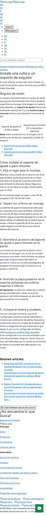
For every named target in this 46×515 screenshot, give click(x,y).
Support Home (7, 66)
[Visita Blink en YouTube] (10, 505)
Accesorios (20, 66)
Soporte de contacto (10, 420)
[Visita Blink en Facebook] (10, 498)
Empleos (4, 462)
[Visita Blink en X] (6, 501)
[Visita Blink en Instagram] (33, 498)
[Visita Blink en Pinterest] (32, 505)
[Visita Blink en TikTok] (23, 501)
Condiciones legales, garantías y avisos (18, 472)
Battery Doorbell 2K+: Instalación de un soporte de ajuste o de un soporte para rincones (23, 392)
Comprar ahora (7, 447)
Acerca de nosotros (9, 457)
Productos (5, 437)
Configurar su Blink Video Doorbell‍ (22, 332)
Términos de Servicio (10, 483)
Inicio (2, 431)
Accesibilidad (6, 488)
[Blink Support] (12, 1)
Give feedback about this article (19, 407)
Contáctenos (6, 442)
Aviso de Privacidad (9, 478)
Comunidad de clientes (11, 467)
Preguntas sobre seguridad (13, 493)
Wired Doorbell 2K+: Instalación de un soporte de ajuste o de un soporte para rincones (23, 371)
